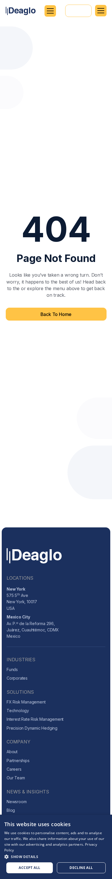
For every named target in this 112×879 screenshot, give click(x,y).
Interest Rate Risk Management (35, 719)
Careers (14, 769)
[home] (21, 11)
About (12, 751)
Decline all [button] (81, 867)
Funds (12, 669)
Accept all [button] (29, 867)
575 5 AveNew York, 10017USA (22, 599)
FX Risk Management (26, 701)
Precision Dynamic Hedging (32, 728)
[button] (50, 11)
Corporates (17, 678)
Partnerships (18, 760)
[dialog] (56, 847)
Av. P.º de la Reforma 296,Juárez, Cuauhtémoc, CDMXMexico (33, 626)
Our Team (16, 777)
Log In (78, 10)
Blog (11, 810)
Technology (18, 710)
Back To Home (56, 314)
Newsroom (16, 801)
